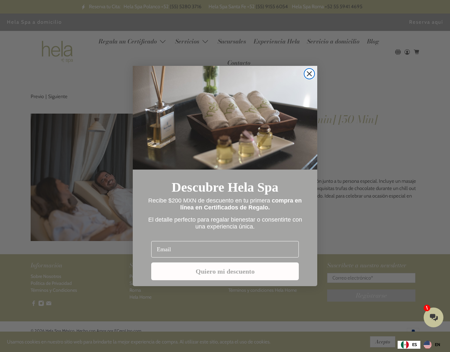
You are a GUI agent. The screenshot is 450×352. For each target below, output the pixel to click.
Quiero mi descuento (225, 271)
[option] (431, 345)
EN (437, 344)
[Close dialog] (309, 73)
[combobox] (409, 345)
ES (414, 344)
